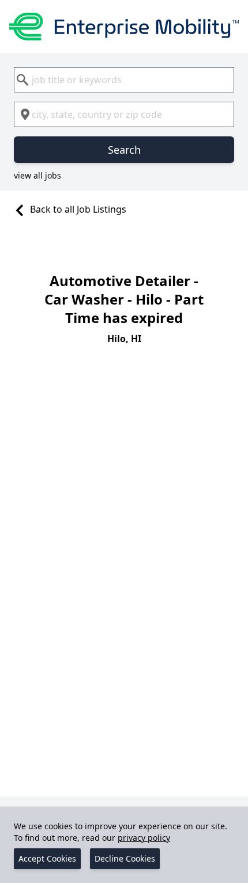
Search (124, 150)
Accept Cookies (47, 858)
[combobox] (124, 79)
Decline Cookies (125, 858)
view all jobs (37, 175)
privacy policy (144, 837)
